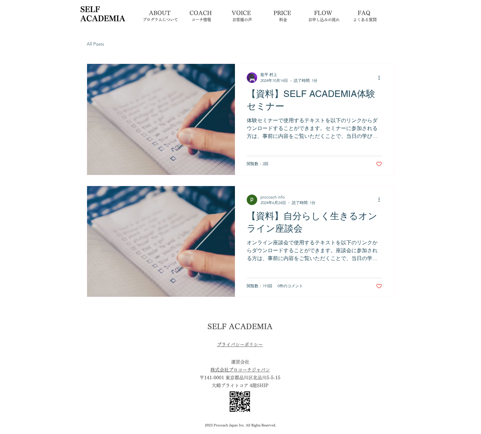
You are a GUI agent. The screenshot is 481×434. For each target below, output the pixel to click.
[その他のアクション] (381, 78)
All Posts (95, 44)
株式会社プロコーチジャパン (240, 370)
